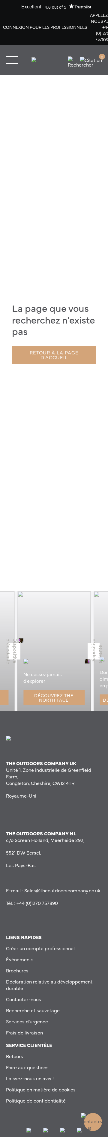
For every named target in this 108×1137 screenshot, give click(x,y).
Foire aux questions (27, 1067)
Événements (20, 959)
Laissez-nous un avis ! (30, 1078)
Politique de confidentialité (36, 1100)
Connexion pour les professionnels (45, 27)
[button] (14, 651)
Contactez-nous (23, 999)
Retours (14, 1056)
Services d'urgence (27, 1021)
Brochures (17, 970)
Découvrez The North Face (54, 697)
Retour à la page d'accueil (54, 354)
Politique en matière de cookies (41, 1089)
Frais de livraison (24, 1032)
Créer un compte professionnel (40, 948)
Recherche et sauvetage (33, 1010)
